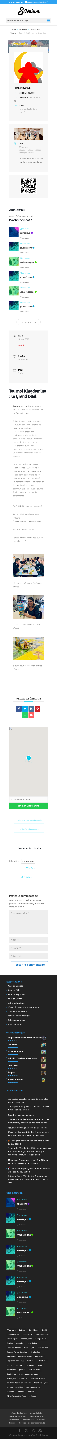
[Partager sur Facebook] (19, 709)
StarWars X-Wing (33, 1387)
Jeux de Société (15, 986)
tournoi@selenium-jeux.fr (29, 110)
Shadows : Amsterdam (28, 1374)
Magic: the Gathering (15, 1361)
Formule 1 (20, 1343)
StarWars (23, 1378)
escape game (26, 1339)
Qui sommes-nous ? (17, 1020)
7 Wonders (11, 1330)
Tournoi (13, 33)
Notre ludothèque (16, 1003)
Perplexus (30, 1365)
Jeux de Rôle (14, 990)
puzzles (22, 1370)
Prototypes (11, 1370)
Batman (22, 1330)
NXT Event (26, 877)
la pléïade (39, 1356)
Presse (12, 1423)
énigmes (32, 1396)
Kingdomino (28, 861)
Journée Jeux (35, 30)
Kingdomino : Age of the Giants (19, 1356)
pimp (40, 1365)
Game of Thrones (14, 1348)
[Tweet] (25, 709)
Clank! (44, 1330)
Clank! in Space (13, 1334)
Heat (26, 1348)
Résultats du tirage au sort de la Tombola (27, 1128)
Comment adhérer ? (17, 1011)
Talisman (10, 1392)
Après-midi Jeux (27, 262)
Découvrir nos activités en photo (23, 1007)
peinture (18, 1365)
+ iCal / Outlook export (29, 829)
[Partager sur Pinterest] (37, 709)
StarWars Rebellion (15, 1387)
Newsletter (14, 1420)
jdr (33, 1348)
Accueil (13, 30)
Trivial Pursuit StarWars (16, 1396)
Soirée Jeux (25, 233)
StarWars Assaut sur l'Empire (19, 1383)
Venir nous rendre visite (19, 1016)
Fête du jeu (32, 1343)
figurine (10, 1343)
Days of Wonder (42, 1334)
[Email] (31, 715)
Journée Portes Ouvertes (17, 1352)
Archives (41, 1420)
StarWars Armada (38, 1378)
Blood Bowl (33, 1330)
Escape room (40, 1339)
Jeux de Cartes (15, 999)
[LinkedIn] (31, 709)
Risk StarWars (34, 1370)
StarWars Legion (41, 1383)
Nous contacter (15, 1024)
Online (9, 1365)
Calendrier (23, 30)
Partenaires (28, 1420)
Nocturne (42, 1361)
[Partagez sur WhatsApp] (25, 715)
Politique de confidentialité (32, 1423)
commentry (27, 1334)
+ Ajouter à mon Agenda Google (29, 820)
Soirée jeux (11, 1378)
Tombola (20, 1392)
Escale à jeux (12, 1339)
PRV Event (31, 868)
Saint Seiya (11, 1374)
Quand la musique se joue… (21, 1115)
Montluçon (31, 1361)
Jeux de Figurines (16, 994)
